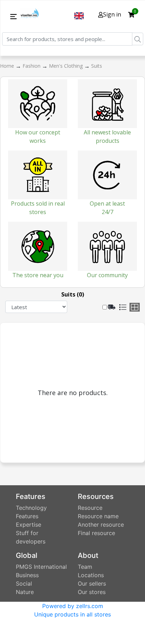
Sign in (112, 14)
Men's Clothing (66, 65)
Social (24, 583)
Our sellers (92, 583)
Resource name (98, 516)
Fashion (32, 65)
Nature (25, 591)
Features (27, 516)
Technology (31, 507)
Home (7, 65)
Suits (96, 65)
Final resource (96, 532)
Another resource (101, 524)
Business (27, 575)
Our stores (92, 591)
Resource (90, 507)
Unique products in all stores (72, 614)
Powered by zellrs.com (72, 605)
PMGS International (41, 566)
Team (85, 566)
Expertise (28, 524)
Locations (91, 575)
